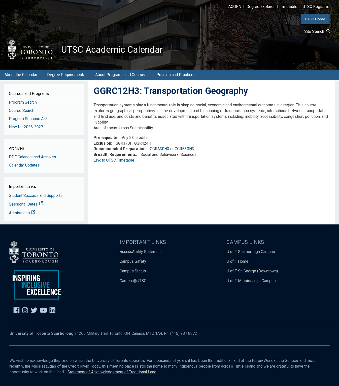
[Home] (32, 49)
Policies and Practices (176, 74)
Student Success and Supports (36, 195)
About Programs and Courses (120, 74)
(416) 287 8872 (183, 333)
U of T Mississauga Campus (251, 280)
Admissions (20, 213)
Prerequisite (105, 137)
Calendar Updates (24, 165)
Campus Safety (133, 261)
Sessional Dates (24, 204)
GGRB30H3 (184, 148)
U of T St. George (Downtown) (252, 271)
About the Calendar (20, 74)
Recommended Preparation (119, 148)
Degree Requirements (66, 74)
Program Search (23, 102)
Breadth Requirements (115, 154)
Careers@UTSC (133, 280)
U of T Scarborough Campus (251, 251)
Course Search (21, 110)
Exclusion (102, 143)
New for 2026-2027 (26, 127)
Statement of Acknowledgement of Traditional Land (112, 372)
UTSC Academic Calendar (112, 49)
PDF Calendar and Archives (32, 157)
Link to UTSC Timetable (114, 160)
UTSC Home (315, 19)
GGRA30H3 (159, 148)
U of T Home (237, 261)
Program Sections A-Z (28, 118)
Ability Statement (141, 251)
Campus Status (133, 271)
